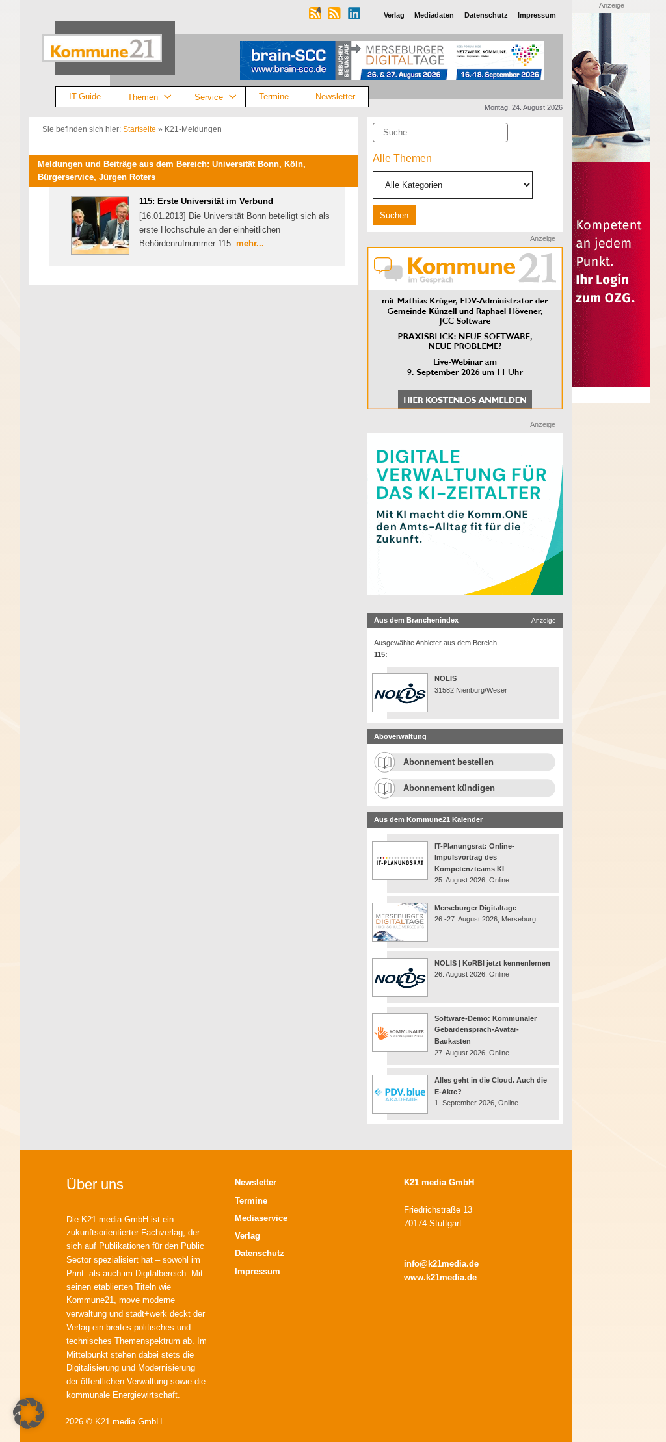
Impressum (257, 1271)
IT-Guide (85, 96)
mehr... (250, 243)
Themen (142, 96)
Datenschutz (259, 1253)
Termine (274, 96)
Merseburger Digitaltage (475, 908)
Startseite (139, 129)
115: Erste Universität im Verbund (206, 201)
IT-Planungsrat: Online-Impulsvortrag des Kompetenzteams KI (474, 857)
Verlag (247, 1236)
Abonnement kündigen (449, 788)
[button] (28, 1413)
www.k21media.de (440, 1277)
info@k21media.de (441, 1263)
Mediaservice (261, 1218)
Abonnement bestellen (448, 762)
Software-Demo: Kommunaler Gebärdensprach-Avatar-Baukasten (485, 1029)
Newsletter (335, 96)
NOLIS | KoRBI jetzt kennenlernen (492, 963)
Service (208, 96)
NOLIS (445, 678)
